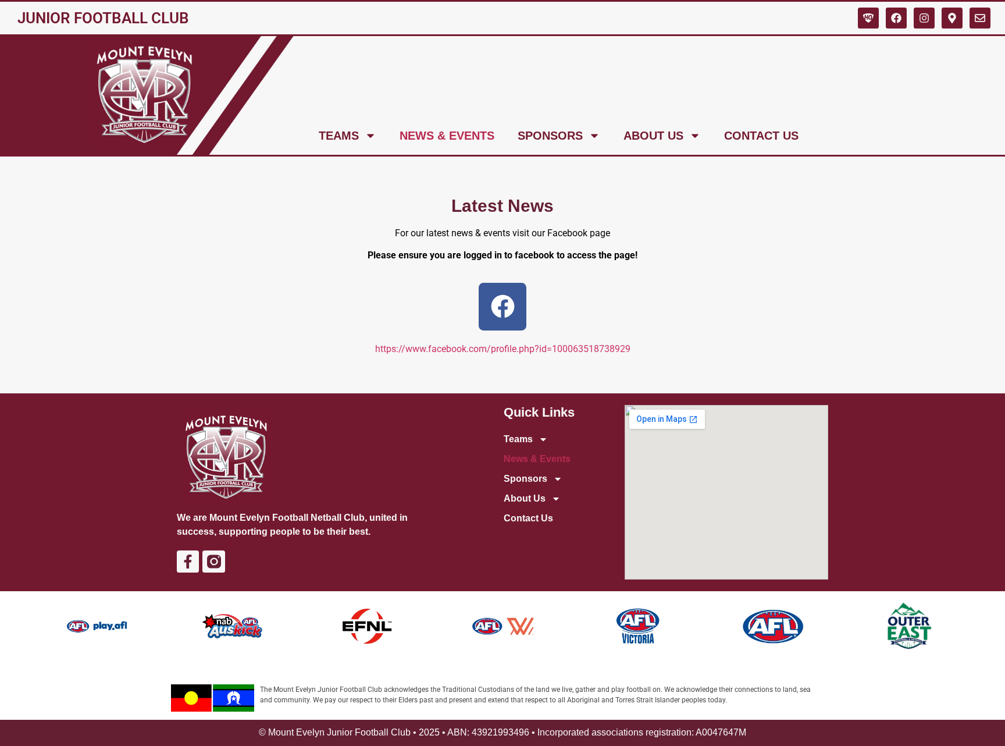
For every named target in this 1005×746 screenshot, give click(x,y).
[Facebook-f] (188, 561)
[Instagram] (924, 18)
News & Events (447, 135)
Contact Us (761, 135)
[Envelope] (980, 18)
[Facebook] (896, 18)
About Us (653, 135)
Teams (339, 135)
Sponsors (550, 135)
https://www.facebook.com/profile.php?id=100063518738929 (502, 348)
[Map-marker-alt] (952, 18)
